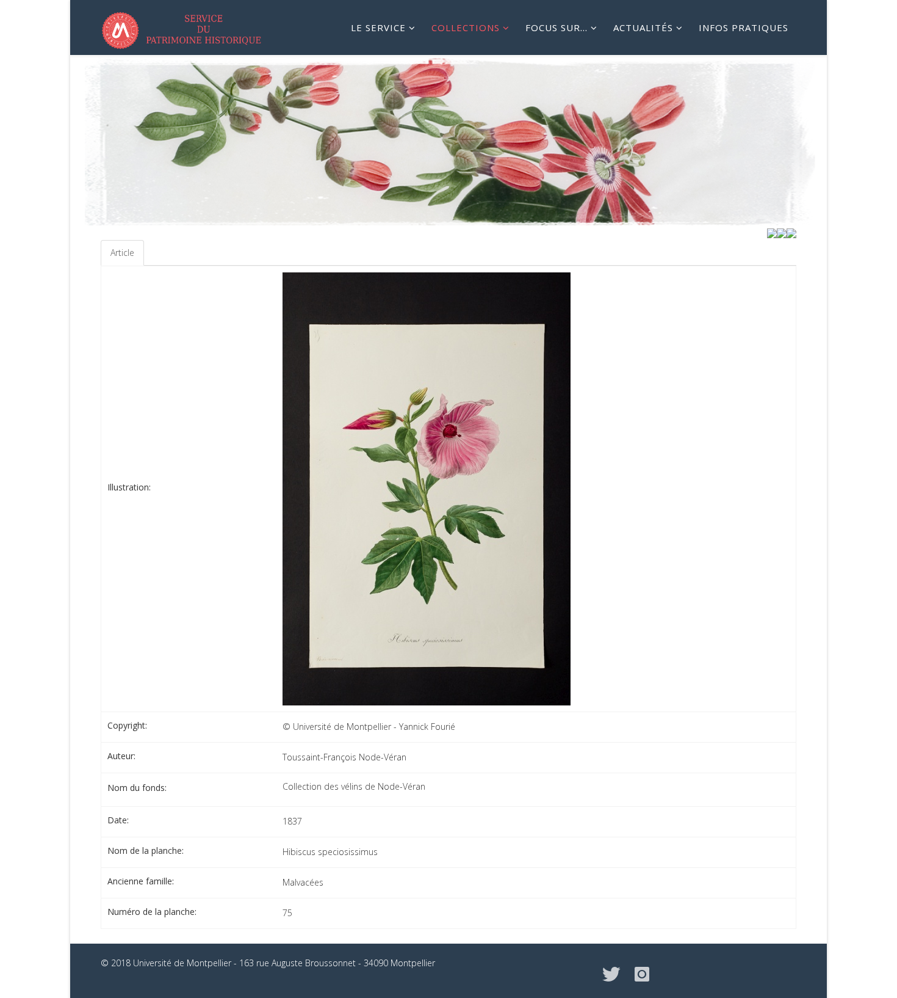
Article (122, 252)
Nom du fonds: (137, 787)
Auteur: (121, 756)
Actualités (643, 27)
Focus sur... (556, 27)
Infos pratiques (743, 27)
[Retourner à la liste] (782, 232)
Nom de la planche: (145, 850)
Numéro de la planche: (151, 911)
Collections (465, 27)
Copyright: (127, 725)
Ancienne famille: (140, 881)
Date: (118, 820)
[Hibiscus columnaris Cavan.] (791, 232)
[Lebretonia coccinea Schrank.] (772, 232)
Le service (378, 27)
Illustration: (129, 487)
